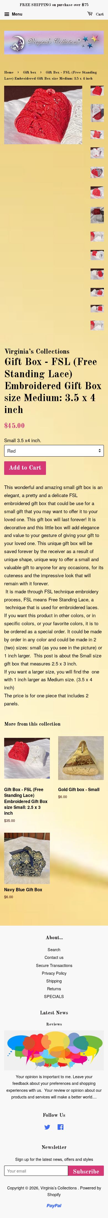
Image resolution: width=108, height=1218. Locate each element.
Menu (16, 14)
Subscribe (86, 1172)
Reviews (54, 1024)
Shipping (54, 981)
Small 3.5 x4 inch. (22, 440)
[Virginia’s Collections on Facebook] (60, 1128)
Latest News (54, 1013)
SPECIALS (54, 996)
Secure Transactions (54, 965)
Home (9, 72)
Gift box (29, 72)
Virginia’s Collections (59, 1188)
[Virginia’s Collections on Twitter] (47, 1128)
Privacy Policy (54, 973)
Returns (54, 988)
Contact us (54, 957)
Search (54, 949)
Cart (99, 14)
